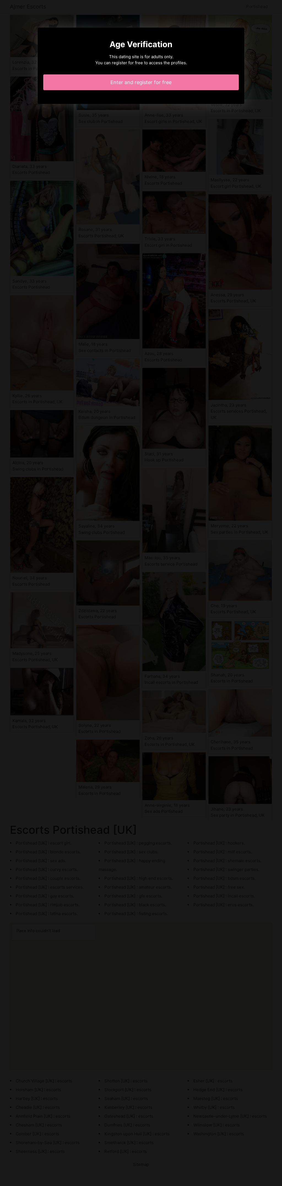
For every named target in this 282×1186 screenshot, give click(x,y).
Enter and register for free (141, 82)
